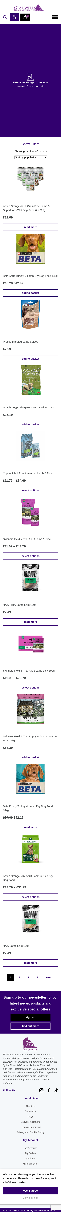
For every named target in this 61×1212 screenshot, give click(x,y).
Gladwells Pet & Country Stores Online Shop (29, 7)
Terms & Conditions (30, 1127)
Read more (30, 227)
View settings (30, 1197)
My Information (30, 1163)
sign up (30, 1017)
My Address (30, 1158)
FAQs (30, 1116)
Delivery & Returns (30, 1122)
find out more (30, 1026)
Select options (31, 490)
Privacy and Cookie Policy (30, 1132)
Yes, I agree (30, 1190)
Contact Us (30, 1111)
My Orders (30, 1153)
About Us (30, 1106)
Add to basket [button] (30, 292)
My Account (30, 1148)
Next (48, 977)
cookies (18, 1174)
